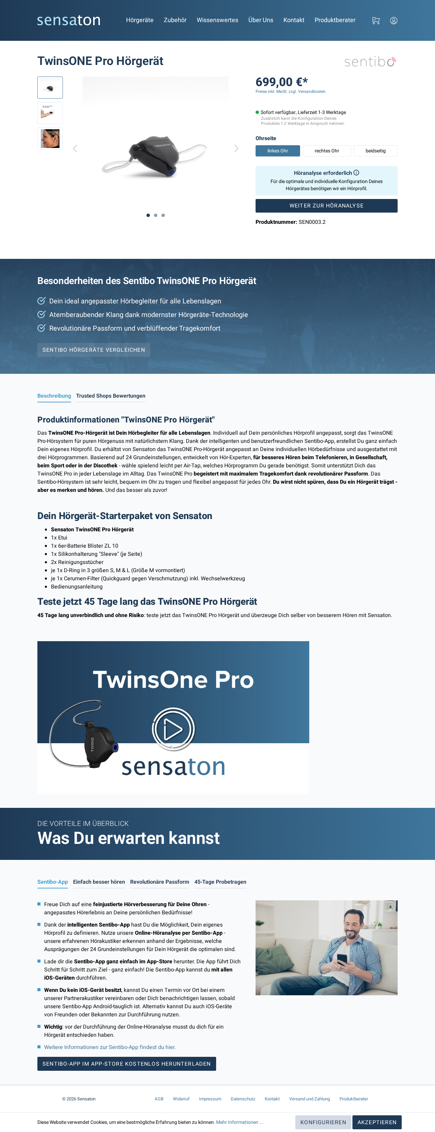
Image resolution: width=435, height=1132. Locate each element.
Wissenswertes (217, 20)
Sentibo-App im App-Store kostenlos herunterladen (126, 1064)
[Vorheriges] (75, 150)
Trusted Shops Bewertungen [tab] (110, 396)
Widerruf (181, 1099)
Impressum (210, 1099)
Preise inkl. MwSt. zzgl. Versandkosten (291, 91)
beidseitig (376, 150)
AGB (159, 1099)
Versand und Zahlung (309, 1099)
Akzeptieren (377, 1122)
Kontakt (293, 20)
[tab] (54, 395)
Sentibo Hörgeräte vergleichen (93, 350)
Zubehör (175, 20)
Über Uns (260, 20)
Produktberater (335, 20)
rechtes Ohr (327, 150)
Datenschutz (243, 1099)
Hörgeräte (140, 20)
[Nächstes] (236, 150)
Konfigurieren (323, 1122)
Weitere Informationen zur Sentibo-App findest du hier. (110, 1047)
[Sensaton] (68, 20)
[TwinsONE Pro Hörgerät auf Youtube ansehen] (173, 717)
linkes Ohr (277, 150)
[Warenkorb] (376, 20)
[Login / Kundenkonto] (394, 20)
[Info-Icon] (355, 173)
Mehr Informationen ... (239, 1122)
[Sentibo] (370, 61)
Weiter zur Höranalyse (327, 206)
